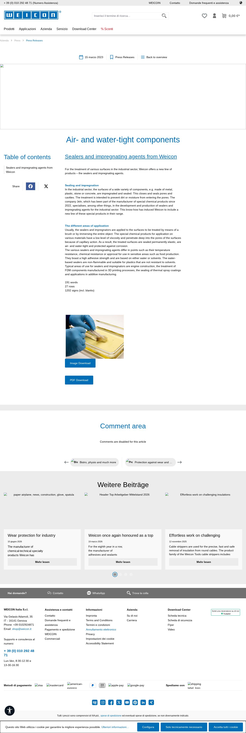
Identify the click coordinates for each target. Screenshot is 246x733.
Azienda (132, 609)
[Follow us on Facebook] (112, 702)
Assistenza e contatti (58, 609)
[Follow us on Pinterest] (136, 702)
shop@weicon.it (21, 628)
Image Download (80, 363)
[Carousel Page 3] (125, 574)
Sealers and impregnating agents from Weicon (29, 169)
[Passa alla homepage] (33, 15)
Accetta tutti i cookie (226, 727)
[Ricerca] (164, 15)
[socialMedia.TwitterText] (120, 702)
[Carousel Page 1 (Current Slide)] (115, 574)
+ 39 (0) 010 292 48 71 (19, 653)
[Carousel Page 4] (131, 574)
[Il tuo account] (214, 16)
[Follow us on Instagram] (104, 702)
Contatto (175, 2)
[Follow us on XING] (151, 702)
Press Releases (124, 57)
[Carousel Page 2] (120, 574)
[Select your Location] (240, 3)
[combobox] (126, 15)
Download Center (179, 609)
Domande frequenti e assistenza (209, 2)
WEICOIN (154, 2)
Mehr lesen (42, 561)
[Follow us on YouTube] (128, 702)
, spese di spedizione (110, 715)
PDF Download (79, 380)
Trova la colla (140, 593)
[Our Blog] (96, 702)
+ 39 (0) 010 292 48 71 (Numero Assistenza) (31, 2)
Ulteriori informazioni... (115, 727)
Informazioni (94, 609)
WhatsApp (98, 593)
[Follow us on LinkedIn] (144, 702)
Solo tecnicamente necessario (184, 727)
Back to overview (156, 57)
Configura (148, 727)
